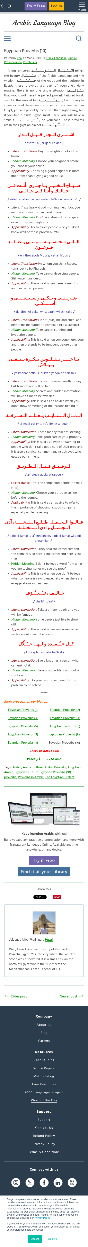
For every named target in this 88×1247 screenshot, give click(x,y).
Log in (56, 6)
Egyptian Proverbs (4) (65, 718)
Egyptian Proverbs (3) (23, 718)
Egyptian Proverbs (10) (25, 50)
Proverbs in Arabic (31, 777)
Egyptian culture (26, 772)
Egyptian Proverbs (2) (65, 709)
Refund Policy (44, 1135)
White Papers (44, 1068)
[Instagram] (15, 1182)
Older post (19, 996)
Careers (44, 1040)
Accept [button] (35, 1238)
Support (44, 1119)
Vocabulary (30, 62)
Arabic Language (56, 58)
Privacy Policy (42, 1217)
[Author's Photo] (44, 922)
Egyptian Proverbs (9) (23, 742)
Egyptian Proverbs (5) (23, 726)
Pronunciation (13, 62)
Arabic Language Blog (44, 23)
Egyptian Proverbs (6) (65, 726)
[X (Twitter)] (30, 1182)
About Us (44, 1024)
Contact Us (44, 1127)
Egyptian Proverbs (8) (65, 734)
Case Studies (44, 1060)
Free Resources (44, 1084)
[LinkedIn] (58, 1182)
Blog (44, 1032)
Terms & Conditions (44, 1152)
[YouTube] (72, 1182)
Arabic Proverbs (55, 767)
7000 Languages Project (44, 1092)
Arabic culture (33, 767)
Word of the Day (44, 1100)
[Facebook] (44, 1182)
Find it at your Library (44, 871)
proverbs (10, 777)
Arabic (16, 767)
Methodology (44, 1076)
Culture (72, 58)
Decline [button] (52, 1238)
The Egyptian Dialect (59, 777)
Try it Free (36, 6)
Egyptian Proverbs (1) (23, 709)
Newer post (68, 996)
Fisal (19, 58)
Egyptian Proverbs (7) (23, 734)
